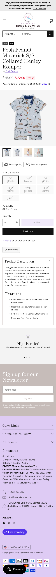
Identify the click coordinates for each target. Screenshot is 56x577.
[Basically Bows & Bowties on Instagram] (14, 523)
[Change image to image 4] (38, 152)
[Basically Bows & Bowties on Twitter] (9, 523)
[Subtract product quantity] (5, 222)
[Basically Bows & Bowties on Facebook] (4, 523)
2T (10, 197)
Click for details (39, 8)
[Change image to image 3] (28, 152)
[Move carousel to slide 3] (29, 357)
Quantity (6, 216)
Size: (10, 172)
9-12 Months (10, 189)
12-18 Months (28, 189)
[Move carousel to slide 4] (31, 357)
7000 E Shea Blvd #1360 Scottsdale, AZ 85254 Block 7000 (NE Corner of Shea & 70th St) (30, 506)
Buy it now (28, 231)
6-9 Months (45, 180)
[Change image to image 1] (6, 152)
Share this (13, 249)
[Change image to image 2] (17, 152)
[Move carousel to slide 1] (24, 357)
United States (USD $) (17, 547)
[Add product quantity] (16, 222)
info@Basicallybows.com (19, 497)
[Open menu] (4, 21)
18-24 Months (45, 189)
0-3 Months (10, 180)
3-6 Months (28, 180)
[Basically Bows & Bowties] (28, 21)
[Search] (50, 33)
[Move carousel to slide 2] (26, 357)
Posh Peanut (11, 71)
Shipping (7, 240)
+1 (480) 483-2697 (16, 491)
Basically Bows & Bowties (31, 552)
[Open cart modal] (51, 21)
